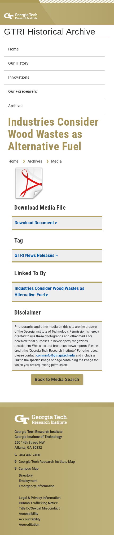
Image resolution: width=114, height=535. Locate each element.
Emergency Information (36, 486)
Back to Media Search (57, 379)
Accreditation (29, 524)
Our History (18, 63)
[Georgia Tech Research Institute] (21, 16)
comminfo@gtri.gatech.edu (55, 355)
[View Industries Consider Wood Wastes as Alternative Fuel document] (29, 184)
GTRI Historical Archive (49, 31)
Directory (26, 475)
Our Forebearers (22, 91)
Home (13, 49)
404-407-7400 (29, 455)
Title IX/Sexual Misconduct (39, 508)
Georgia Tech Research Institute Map (47, 462)
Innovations (18, 77)
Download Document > (36, 222)
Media (56, 161)
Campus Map (28, 468)
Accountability (29, 519)
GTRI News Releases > (36, 255)
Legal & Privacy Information (39, 498)
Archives (15, 106)
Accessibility (28, 514)
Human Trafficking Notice (38, 503)
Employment (28, 481)
